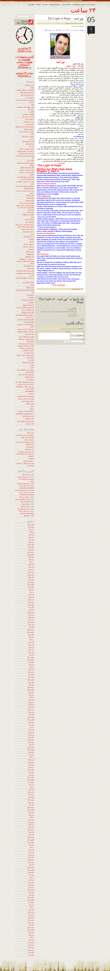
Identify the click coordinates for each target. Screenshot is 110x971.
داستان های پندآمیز (29, 219)
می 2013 (32, 907)
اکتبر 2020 (31, 684)
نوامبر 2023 (31, 607)
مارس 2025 (31, 567)
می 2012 (32, 937)
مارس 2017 (31, 792)
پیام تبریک (31, 146)
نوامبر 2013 (31, 892)
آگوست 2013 (30, 900)
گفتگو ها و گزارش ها (29, 322)
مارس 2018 (31, 762)
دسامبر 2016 (31, 800)
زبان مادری (31, 249)
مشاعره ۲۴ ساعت (29, 334)
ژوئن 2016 (31, 815)
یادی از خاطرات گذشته (28, 416)
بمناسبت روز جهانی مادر (28, 136)
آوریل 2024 (31, 594)
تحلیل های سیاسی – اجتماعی (26, 170)
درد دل (32, 234)
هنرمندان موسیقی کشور (28, 401)
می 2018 (32, 757)
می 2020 (32, 697)
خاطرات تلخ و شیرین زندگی (27, 203)
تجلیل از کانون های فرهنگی (27, 167)
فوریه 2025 (31, 569)
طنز (33, 292)
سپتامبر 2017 (31, 777)
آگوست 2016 (30, 810)
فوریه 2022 (31, 647)
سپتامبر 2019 (31, 717)
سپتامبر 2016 (31, 807)
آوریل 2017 (31, 790)
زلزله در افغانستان (29, 256)
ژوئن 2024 (31, 589)
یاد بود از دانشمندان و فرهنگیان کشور (24, 413)
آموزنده (32, 87)
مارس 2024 (31, 597)
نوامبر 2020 (31, 682)
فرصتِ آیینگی (30, 432)
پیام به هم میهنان (30, 144)
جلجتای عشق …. (30, 446)
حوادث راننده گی (29, 200)
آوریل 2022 (31, 642)
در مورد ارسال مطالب (54, 4)
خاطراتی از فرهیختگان (28, 214)
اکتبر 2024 (31, 579)
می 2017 (32, 787)
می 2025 (32, 562)
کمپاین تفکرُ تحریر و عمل (27, 310)
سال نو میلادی (30, 268)
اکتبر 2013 (31, 895)
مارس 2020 (31, 702)
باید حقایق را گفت (29, 119)
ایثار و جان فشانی (29, 449)
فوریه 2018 (31, 764)
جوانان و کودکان (30, 195)
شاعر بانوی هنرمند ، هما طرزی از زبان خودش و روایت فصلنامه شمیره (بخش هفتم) (25, 454)
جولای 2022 (31, 634)
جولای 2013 (31, 902)
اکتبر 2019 (31, 714)
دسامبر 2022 (31, 622)
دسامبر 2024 (31, 574)
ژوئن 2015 (31, 845)
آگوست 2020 (30, 689)
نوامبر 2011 (31, 952)
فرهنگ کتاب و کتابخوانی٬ (27, 300)
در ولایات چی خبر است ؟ (27, 229)
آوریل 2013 (31, 910)
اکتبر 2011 (31, 955)
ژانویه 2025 (31, 572)
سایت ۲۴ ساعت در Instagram (24, 74)
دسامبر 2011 (31, 950)
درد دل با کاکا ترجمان (28, 236)
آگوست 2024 (30, 584)
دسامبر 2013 (31, 890)
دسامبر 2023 (31, 604)
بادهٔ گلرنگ (31, 458)
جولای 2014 (31, 872)
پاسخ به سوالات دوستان (28, 141)
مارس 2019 (31, 732)
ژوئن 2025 (31, 559)
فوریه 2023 (31, 617)
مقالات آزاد (31, 360)
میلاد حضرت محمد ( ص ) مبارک (26, 374)
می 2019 (32, 727)
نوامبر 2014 (31, 862)
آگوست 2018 (30, 749)
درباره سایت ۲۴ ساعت (28, 231)
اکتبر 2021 (31, 654)
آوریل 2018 (31, 759)
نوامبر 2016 (31, 802)
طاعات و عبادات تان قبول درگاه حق (25, 290)
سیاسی (32, 285)
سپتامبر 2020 (31, 687)
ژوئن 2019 (31, 724)
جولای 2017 (31, 782)
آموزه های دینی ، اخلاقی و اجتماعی (25, 90)
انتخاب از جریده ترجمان (28, 116)
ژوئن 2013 (31, 905)
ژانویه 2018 (31, 767)
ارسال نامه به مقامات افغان (27, 92)
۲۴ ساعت (83, 10)
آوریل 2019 (31, 729)
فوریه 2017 (31, 795)
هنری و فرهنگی (30, 403)
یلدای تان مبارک (30, 423)
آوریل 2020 (31, 699)
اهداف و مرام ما (90, 4)
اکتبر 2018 (31, 744)
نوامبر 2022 (31, 624)
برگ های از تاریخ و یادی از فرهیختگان (24, 126)
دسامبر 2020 (31, 679)
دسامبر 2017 (31, 770)
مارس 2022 (31, 644)
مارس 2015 (31, 852)
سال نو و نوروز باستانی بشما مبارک (25, 271)
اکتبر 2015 (31, 835)
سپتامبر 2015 (31, 837)
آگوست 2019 (30, 719)
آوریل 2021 (31, 669)
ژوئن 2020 (31, 694)
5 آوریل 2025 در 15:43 (72, 309)
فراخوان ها (31, 297)
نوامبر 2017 (31, 772)
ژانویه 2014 (31, 887)
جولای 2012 (31, 932)
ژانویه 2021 (31, 677)
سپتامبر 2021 (31, 657)
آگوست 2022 (30, 632)
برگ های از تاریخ (30, 124)
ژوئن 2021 (31, 664)
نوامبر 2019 (31, 712)
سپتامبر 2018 (31, 747)
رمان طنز (31, 241)
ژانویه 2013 (31, 917)
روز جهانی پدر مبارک (29, 244)
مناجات (32, 367)
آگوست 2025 (30, 554)
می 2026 (32, 532)
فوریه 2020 (31, 704)
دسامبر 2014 (31, 860)
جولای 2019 (31, 722)
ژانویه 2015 (31, 857)
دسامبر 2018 (31, 739)
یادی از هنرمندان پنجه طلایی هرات (25, 421)
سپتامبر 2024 (31, 582)
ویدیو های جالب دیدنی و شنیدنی (26, 411)
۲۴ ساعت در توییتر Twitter (24, 49)
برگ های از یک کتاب (29, 129)
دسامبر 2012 (31, 920)
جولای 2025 (31, 557)
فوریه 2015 (31, 855)
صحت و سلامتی (30, 287)
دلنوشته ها (31, 239)
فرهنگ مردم (31, 302)
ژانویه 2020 (31, 707)
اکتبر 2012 (31, 925)
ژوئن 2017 (31, 785)
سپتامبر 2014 (31, 867)
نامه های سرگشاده (29, 377)
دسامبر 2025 (31, 544)
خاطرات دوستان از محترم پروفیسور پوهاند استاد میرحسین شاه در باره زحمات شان (25, 207)
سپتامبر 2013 (31, 897)
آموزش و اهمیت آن (29, 85)
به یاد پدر (31, 139)
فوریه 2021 (31, 674)
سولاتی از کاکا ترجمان (28, 282)
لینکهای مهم (31, 4)
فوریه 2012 (31, 945)
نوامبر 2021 (31, 652)
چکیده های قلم (30, 198)
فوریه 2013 (31, 915)
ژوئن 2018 (31, 754)
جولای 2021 (31, 662)
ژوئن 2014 (31, 875)
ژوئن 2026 (31, 529)
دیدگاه (91, 29)
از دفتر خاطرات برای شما (27, 95)
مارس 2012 (31, 942)
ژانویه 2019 (31, 737)
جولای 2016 (31, 812)
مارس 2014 (31, 882)
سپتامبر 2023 (31, 612)
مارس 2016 (31, 822)
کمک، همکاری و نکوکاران (27, 312)
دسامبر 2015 (31, 830)
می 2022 (32, 639)
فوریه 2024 (31, 599)
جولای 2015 (31, 842)
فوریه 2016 (31, 825)
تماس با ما (45, 4)
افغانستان (31, 111)
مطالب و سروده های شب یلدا (26, 336)
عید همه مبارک (30, 295)
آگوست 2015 (30, 840)
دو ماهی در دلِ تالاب (29, 439)
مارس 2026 (31, 537)
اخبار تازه (38, 4)
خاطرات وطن (30, 212)
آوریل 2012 (31, 940)
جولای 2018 (31, 752)
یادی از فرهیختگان (29, 418)
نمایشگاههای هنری (29, 391)
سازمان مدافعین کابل (28, 265)
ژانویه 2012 (31, 947)
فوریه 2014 (31, 885)
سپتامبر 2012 (31, 927)
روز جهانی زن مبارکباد (28, 246)
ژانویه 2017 (31, 797)
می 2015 (32, 847)
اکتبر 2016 (31, 805)
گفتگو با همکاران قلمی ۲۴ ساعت (25, 319)
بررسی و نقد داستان (29, 121)
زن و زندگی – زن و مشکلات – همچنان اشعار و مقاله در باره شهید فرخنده (25, 261)
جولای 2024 (31, 587)
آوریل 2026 (31, 534)
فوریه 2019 (31, 734)
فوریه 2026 (31, 539)
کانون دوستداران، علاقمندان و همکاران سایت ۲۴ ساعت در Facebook (24, 62)
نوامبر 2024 (31, 577)
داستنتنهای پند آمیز (29, 222)
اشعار (32, 104)
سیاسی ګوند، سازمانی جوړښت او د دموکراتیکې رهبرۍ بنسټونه (25, 479)
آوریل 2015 (31, 850)
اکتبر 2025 (31, 549)
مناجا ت (32, 365)
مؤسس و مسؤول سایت (78, 4)
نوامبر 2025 (31, 547)
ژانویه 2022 (31, 649)
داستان (67, 23)
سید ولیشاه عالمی (75, 289)
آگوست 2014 (30, 870)
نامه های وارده (30, 379)
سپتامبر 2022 (31, 629)
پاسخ (82, 319)
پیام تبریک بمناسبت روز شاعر (26, 149)
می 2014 (32, 877)
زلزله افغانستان (30, 254)
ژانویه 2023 (31, 619)
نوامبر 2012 (31, 922)
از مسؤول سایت (30, 97)
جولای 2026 (31, 527)
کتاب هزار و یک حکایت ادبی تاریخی (25, 307)
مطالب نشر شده (66, 4)
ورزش (32, 406)
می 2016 (32, 817)
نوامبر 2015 (31, 832)
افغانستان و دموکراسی (28, 114)
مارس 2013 (31, 912)
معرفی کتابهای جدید (29, 353)
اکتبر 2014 (31, 865)
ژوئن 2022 (31, 637)
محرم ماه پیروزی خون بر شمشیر (25, 329)
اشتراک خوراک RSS (22, 22)
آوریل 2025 (31, 564)
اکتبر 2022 (31, 627)
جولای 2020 (31, 692)
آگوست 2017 (30, 780)
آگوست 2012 (30, 930)
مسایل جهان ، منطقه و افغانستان (25, 331)
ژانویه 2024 (31, 602)
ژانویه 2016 (31, 827)
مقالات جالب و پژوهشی (28, 362)
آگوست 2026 (30, 524)
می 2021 (32, 667)
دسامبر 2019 (31, 709)
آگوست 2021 (30, 659)
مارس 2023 (31, 614)
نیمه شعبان (31, 393)
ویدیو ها (32, 408)
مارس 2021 (31, 672)
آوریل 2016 (31, 820)
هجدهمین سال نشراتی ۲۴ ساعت (25, 396)
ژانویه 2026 (31, 542)
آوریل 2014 (31, 880)
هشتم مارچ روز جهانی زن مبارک (26, 398)
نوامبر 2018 (31, 742)
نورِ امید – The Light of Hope (66, 18)
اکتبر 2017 (31, 775)
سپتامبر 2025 (31, 552)
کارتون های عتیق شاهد (28, 305)
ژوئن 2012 (31, 935)
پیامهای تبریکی (30, 160)
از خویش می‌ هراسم (28, 461)
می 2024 (32, 592)
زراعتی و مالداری (29, 251)
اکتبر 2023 (31, 609)
